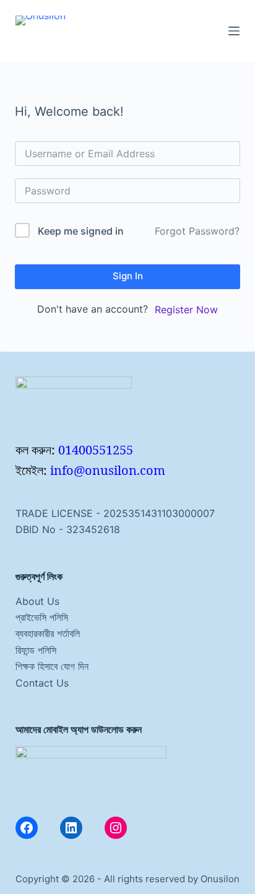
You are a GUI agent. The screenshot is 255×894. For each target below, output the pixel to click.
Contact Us (42, 683)
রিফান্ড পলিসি (35, 650)
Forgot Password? (197, 231)
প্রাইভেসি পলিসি (41, 617)
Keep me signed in (81, 231)
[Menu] (234, 31)
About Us (37, 601)
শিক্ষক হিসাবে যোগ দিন (52, 666)
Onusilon (220, 879)
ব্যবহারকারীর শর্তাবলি (47, 633)
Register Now (186, 309)
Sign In (128, 276)
